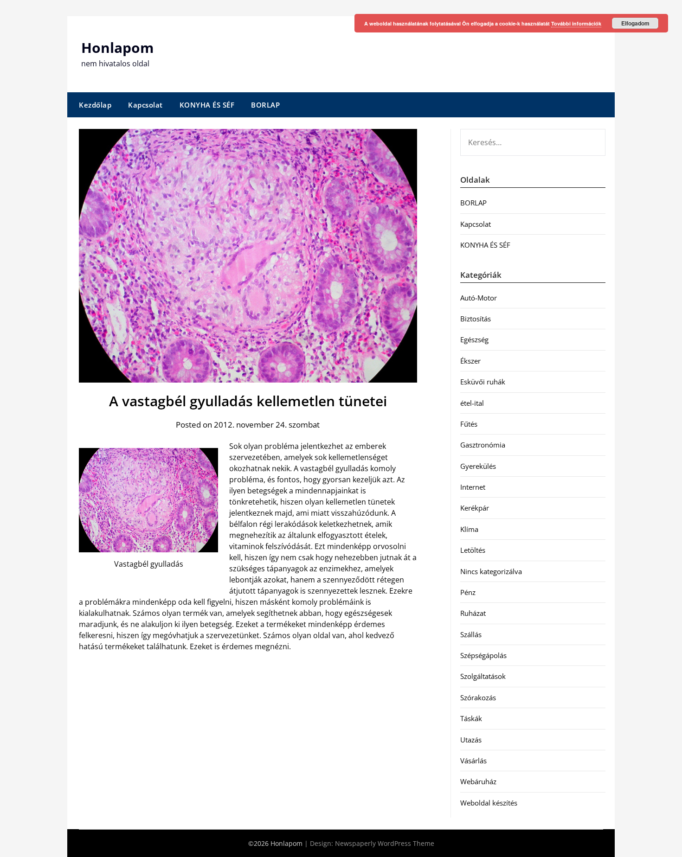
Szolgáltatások (483, 676)
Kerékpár (474, 507)
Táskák (471, 718)
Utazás (471, 739)
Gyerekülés (478, 466)
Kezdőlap (95, 104)
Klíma (469, 529)
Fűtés (468, 423)
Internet (472, 487)
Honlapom (117, 47)
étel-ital (472, 403)
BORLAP (265, 104)
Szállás (471, 634)
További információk (576, 23)
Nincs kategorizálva (491, 571)
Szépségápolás (483, 655)
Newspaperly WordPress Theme (384, 843)
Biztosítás (475, 318)
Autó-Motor (478, 297)
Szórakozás (478, 697)
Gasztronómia (482, 444)
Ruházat (473, 613)
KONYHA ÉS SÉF (207, 104)
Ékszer (470, 360)
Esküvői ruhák (482, 381)
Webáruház (478, 781)
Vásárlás (473, 760)
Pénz (468, 592)
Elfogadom (635, 23)
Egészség (474, 339)
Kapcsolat (145, 104)
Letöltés (472, 550)
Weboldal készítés (488, 802)
